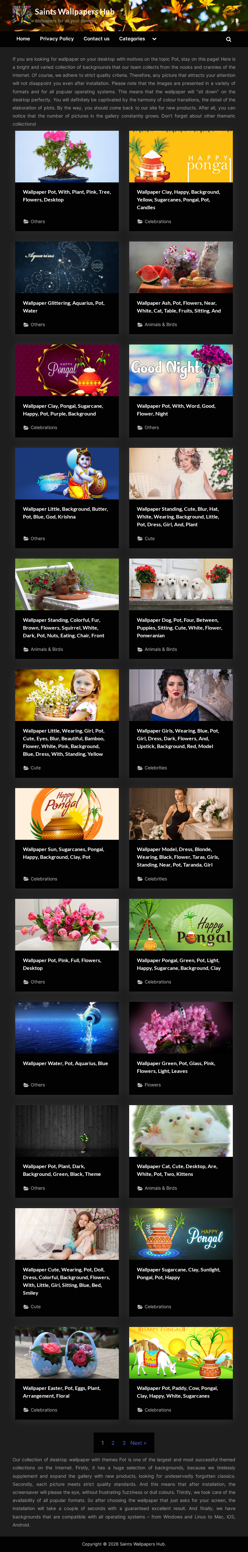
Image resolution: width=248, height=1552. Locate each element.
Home (23, 39)
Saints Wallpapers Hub (75, 11)
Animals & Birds (161, 324)
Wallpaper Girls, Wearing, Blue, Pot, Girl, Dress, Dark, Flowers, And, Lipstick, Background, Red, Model (178, 738)
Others (38, 221)
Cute (150, 538)
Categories (132, 39)
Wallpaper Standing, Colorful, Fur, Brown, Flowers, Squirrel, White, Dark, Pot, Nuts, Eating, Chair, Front (63, 627)
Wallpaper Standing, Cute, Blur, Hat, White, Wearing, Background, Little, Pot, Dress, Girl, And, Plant (178, 516)
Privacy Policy (57, 39)
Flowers (153, 1084)
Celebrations (158, 221)
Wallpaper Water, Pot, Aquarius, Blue (65, 1063)
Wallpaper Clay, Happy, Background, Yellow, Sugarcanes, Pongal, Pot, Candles (178, 199)
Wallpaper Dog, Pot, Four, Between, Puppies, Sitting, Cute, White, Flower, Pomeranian (179, 627)
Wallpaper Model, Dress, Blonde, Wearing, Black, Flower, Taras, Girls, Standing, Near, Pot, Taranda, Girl (178, 857)
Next (136, 1443)
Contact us (96, 39)
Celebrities (156, 767)
